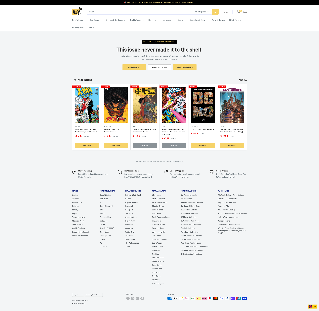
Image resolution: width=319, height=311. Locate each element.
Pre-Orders (94, 20)
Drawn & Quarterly (106, 206)
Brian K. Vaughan (158, 199)
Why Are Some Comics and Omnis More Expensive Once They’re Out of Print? (232, 230)
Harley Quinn (130, 221)
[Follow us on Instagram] (132, 298)
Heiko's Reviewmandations (228, 217)
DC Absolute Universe (189, 213)
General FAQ (77, 202)
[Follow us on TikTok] (142, 298)
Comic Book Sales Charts (227, 199)
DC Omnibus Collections (190, 221)
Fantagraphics (105, 217)
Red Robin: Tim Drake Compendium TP (111, 130)
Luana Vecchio (157, 243)
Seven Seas (104, 232)
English (76, 295)
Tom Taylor (156, 276)
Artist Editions (186, 199)
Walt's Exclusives (218, 20)
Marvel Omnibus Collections (191, 235)
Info (90, 27)
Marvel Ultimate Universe (190, 239)
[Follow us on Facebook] (128, 298)
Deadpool (129, 210)
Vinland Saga (130, 239)
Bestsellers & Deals (197, 20)
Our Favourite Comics (189, 195)
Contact (75, 195)
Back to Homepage (159, 67)
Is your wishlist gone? (80, 232)
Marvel (102, 224)
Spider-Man (129, 232)
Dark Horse (104, 199)
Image (135, 126)
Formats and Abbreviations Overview (232, 213)
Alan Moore (156, 195)
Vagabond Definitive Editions (192, 250)
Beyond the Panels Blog (227, 202)
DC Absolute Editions (189, 210)
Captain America (131, 202)
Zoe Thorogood (158, 283)
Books (180, 20)
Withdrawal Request (80, 235)
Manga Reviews (224, 221)
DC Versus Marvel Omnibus (191, 224)
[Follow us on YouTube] (137, 298)
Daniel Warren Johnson (161, 217)
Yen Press (103, 247)
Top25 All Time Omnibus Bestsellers (194, 247)
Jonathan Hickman (159, 239)
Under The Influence (187, 68)
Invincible (129, 224)
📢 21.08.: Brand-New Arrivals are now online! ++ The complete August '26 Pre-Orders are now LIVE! (159, 2)
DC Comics (107, 126)
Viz (101, 243)
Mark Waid (156, 250)
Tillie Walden (157, 269)
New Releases (77, 20)
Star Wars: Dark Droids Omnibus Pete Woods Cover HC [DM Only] (231, 130)
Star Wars (129, 235)
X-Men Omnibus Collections (191, 254)
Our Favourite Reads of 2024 (229, 224)
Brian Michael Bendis (160, 202)
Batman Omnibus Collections (192, 202)
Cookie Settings (78, 228)
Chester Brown (158, 206)
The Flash (129, 213)
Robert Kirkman (158, 261)
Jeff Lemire (156, 235)
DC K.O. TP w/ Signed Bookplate (202, 129)
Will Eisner (156, 280)
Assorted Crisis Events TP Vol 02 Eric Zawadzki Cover (144, 130)
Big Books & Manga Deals (190, 206)
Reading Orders (78, 27)
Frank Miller (156, 221)
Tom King (156, 272)
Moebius (155, 254)
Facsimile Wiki (223, 206)
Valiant (102, 239)
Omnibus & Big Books (114, 20)
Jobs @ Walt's (77, 224)
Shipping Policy (78, 221)
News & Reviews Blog (226, 210)
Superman (129, 228)
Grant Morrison (158, 228)
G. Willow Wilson (158, 224)
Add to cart (87, 145)
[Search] (215, 12)
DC (101, 202)
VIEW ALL (243, 80)
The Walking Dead (132, 243)
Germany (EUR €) (91, 295)
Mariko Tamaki (157, 247)
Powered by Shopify (78, 303)
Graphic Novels (135, 20)
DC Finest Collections (189, 217)
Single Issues (165, 20)
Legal (74, 213)
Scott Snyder (157, 265)
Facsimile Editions (188, 228)
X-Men (127, 247)
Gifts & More (234, 20)
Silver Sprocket (105, 235)
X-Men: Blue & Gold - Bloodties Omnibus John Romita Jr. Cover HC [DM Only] (173, 131)
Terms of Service (78, 217)
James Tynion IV (158, 232)
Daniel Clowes (157, 210)
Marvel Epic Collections (190, 232)
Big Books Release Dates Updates (231, 195)
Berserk (128, 199)
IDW (101, 210)
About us (75, 199)
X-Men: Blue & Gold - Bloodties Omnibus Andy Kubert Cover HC (86, 130)
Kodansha (103, 221)
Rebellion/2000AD (107, 228)
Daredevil (129, 206)
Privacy (75, 210)
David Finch (156, 213)
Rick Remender (158, 258)
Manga (150, 20)
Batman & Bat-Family (133, 195)
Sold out (145, 145)
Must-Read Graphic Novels (191, 243)
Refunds (75, 206)
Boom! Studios (105, 195)
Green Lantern (131, 217)
